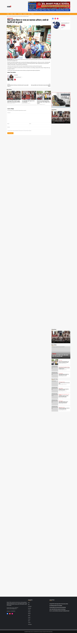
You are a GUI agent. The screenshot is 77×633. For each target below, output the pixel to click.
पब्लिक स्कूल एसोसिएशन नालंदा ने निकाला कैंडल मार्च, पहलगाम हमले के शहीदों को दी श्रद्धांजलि (40, 85)
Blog (60, 373)
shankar (9, 24)
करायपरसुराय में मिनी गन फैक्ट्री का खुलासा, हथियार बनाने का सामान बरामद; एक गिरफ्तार (58, 603)
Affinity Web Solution (49, 631)
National (66, 394)
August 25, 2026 (63, 397)
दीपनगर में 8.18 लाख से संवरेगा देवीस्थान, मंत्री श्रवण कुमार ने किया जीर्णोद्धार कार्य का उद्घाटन (43, 102)
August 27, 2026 (57, 119)
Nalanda (12, 18)
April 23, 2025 (12, 24)
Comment (9, 112)
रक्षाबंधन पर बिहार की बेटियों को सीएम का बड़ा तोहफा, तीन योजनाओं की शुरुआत (57, 609)
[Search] (69, 14)
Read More (53, 122)
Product (29, 617)
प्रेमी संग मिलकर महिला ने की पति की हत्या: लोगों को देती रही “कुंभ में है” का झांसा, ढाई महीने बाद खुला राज (17, 85)
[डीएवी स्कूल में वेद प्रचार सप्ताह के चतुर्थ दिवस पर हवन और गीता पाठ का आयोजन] (55, 389)
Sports (29, 620)
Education (26, 98)
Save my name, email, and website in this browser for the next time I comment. (19, 130)
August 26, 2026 (42, 104)
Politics (40, 98)
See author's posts (18, 77)
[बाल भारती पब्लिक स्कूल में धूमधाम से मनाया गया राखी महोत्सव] (29, 95)
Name (8, 123)
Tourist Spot (30, 624)
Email (30, 123)
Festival (28, 98)
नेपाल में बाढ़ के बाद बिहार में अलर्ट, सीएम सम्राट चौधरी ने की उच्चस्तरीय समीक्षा (57, 607)
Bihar (59, 373)
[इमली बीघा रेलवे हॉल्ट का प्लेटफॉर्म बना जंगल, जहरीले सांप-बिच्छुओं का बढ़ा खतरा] (55, 368)
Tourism (68, 394)
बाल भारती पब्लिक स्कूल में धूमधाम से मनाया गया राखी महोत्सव (59, 118)
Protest (64, 407)
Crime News (9, 18)
